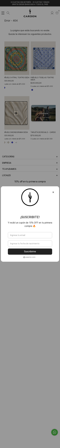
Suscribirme (30, 251)
